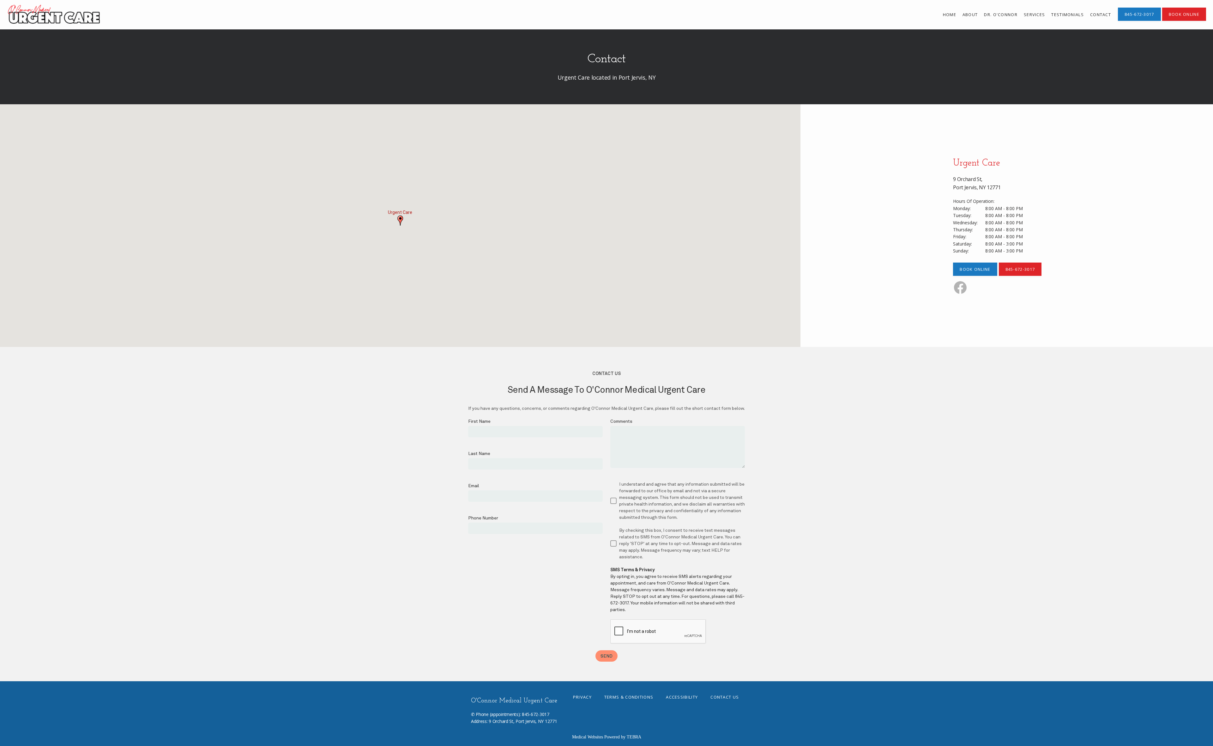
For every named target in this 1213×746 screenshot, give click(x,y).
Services (1034, 14)
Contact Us (724, 697)
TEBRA (634, 737)
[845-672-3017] (1139, 20)
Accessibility (682, 697)
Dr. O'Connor (1000, 14)
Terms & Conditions (628, 697)
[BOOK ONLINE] (1184, 20)
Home (949, 14)
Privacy (582, 697)
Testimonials (1067, 14)
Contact (1100, 14)
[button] (400, 220)
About (970, 14)
